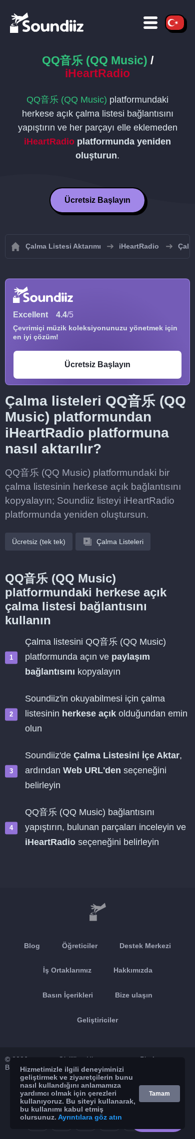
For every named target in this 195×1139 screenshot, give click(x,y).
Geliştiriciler (97, 1020)
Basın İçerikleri (67, 995)
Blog (32, 946)
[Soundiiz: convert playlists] (97, 913)
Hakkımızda (133, 970)
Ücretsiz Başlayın (97, 200)
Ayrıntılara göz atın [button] (90, 1117)
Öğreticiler (80, 946)
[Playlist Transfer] (47, 22)
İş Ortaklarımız (67, 970)
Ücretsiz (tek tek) (39, 542)
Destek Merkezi (145, 946)
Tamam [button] (159, 1093)
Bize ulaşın (133, 995)
